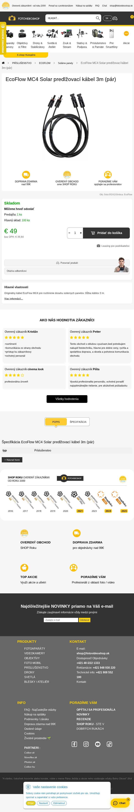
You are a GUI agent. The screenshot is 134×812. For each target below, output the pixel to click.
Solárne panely (65, 63)
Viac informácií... (13, 298)
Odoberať (84, 620)
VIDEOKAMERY (34, 653)
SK (107, 18)
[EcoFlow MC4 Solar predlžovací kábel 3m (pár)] (67, 125)
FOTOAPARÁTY (34, 648)
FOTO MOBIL (32, 662)
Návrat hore (13, 459)
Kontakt (81, 681)
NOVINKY (83, 714)
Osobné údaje (33, 728)
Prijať (31, 803)
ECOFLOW (44, 63)
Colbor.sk (29, 752)
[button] (128, 800)
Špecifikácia (78, 421)
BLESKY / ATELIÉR (36, 681)
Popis (56, 421)
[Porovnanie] (115, 18)
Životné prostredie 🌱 (37, 738)
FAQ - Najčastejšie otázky (40, 709)
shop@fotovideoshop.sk (93, 653)
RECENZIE (84, 719)
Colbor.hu (29, 766)
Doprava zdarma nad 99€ (40, 724)
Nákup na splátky (35, 714)
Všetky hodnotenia (67, 398)
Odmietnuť (59, 803)
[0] (128, 18)
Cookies (29, 733)
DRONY (29, 672)
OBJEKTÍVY (32, 658)
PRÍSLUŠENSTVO (21, 63)
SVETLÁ (30, 677)
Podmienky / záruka (36, 719)
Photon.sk (29, 762)
